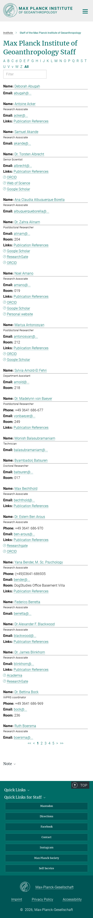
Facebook (47, 826)
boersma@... (23, 737)
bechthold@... (24, 500)
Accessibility (72, 899)
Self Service (46, 868)
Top (83, 785)
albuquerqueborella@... (31, 211)
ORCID (12, 177)
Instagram (46, 847)
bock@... (20, 709)
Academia (14, 675)
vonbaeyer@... (24, 416)
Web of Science (18, 183)
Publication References (31, 121)
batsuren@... (23, 472)
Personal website (20, 314)
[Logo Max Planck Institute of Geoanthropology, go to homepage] (38, 10)
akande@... (22, 143)
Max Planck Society (46, 858)
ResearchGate (17, 257)
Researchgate (17, 546)
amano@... (22, 285)
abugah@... (22, 93)
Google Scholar (18, 189)
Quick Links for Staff (23, 797)
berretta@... (22, 613)
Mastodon (46, 806)
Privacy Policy (42, 899)
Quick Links (15, 790)
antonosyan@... (26, 336)
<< (29, 743)
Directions (46, 816)
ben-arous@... (24, 534)
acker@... (21, 115)
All (26, 67)
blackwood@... (25, 636)
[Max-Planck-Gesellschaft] (27, 887)
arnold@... (21, 382)
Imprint (16, 899)
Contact (46, 837)
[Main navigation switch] (85, 11)
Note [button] (8, 764)
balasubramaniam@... (31, 450)
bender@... (22, 580)
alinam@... (22, 234)
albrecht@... (23, 166)
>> (61, 743)
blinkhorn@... (24, 664)
